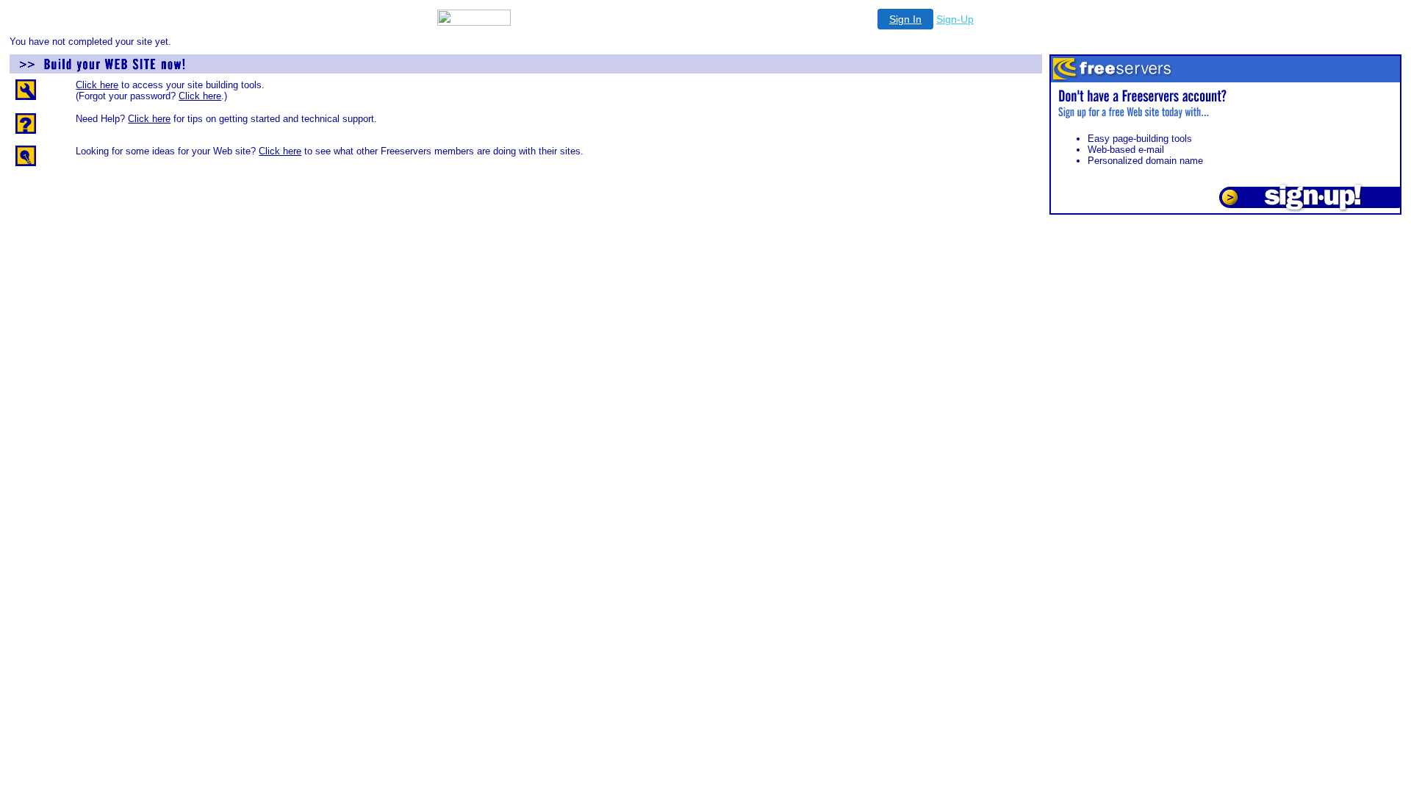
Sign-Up (955, 19)
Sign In (905, 19)
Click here (97, 84)
